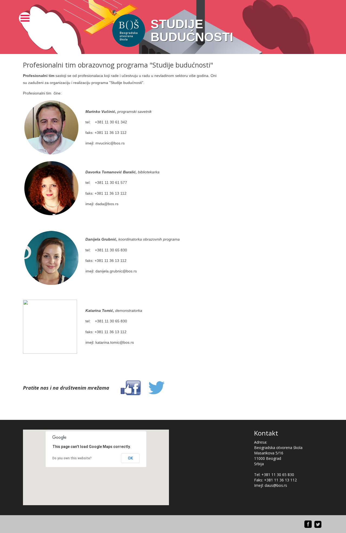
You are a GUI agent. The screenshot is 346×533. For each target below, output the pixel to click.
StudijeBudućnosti (192, 30)
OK (130, 458)
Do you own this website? (72, 458)
